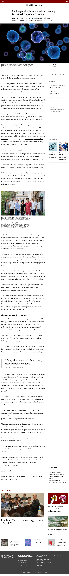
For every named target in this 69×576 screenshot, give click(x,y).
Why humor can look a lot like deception (56, 99)
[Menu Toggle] (67, 2)
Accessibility (39, 565)
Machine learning (60, 474)
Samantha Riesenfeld (54, 480)
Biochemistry (52, 472)
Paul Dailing (53, 65)
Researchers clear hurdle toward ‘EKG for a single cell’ (57, 86)
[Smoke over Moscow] (58, 521)
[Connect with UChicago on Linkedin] (63, 555)
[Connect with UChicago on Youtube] (66, 555)
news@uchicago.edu (24, 565)
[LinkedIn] (58, 74)
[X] (55, 74)
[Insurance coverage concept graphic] (51, 542)
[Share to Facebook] (53, 74)
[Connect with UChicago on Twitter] (60, 555)
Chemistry (52, 474)
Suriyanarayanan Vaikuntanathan (57, 482)
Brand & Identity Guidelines (43, 562)
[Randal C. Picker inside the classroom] (22, 505)
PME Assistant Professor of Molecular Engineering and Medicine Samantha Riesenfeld (23, 136)
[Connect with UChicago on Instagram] (57, 555)
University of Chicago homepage (41, 556)
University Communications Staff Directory (43, 559)
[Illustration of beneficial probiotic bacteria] (28, 542)
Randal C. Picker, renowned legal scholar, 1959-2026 (57, 92)
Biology (59, 472)
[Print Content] (63, 74)
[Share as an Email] (61, 74)
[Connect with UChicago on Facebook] (55, 555)
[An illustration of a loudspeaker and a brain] (58, 498)
